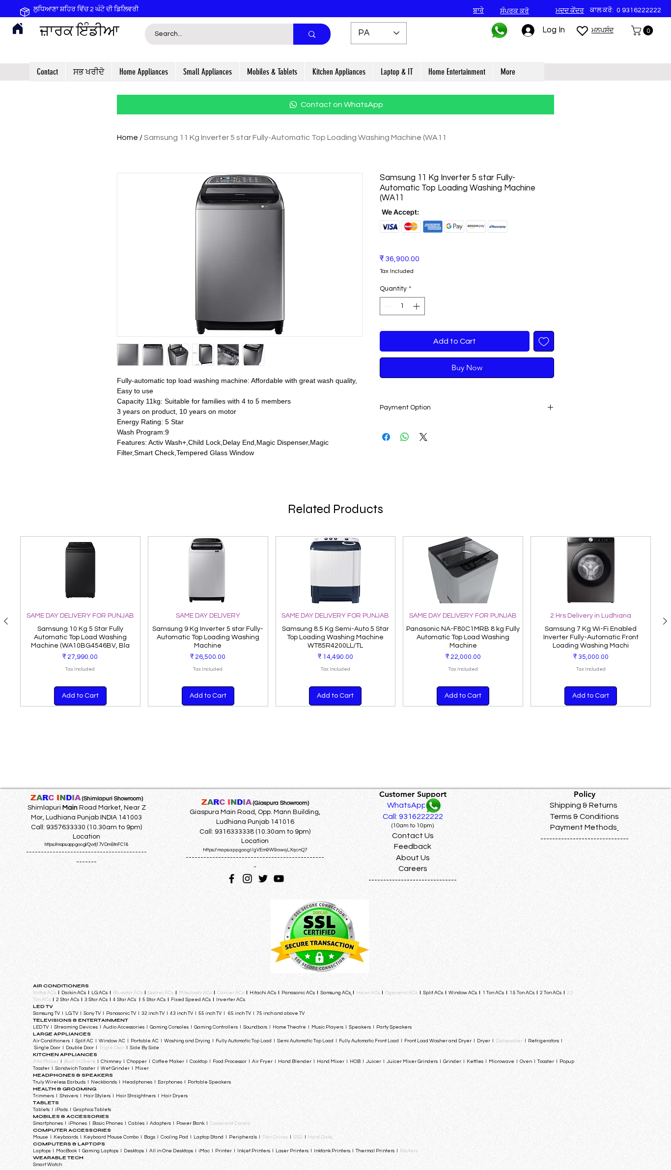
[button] (643, 30)
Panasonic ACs (298, 992)
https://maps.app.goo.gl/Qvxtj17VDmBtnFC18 (86, 845)
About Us (413, 858)
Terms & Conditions (584, 816)
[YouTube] (279, 878)
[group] (335, 621)
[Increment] (417, 306)
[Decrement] (387, 306)
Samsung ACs (335, 992)
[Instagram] (247, 878)
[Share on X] (423, 437)
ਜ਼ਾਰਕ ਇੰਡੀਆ (79, 31)
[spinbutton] (402, 306)
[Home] (18, 28)
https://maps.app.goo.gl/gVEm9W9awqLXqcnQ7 (255, 849)
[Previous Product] (6, 621)
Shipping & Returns (583, 805)
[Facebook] (231, 878)
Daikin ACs (73, 992)
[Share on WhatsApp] (405, 437)
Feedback (412, 846)
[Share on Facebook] (386, 437)
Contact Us (413, 836)
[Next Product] (665, 621)
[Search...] (312, 34)
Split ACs (433, 992)
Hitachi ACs (263, 992)
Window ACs (462, 992)
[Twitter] (263, 878)
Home (127, 137)
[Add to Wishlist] (543, 341)
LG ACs (99, 992)
